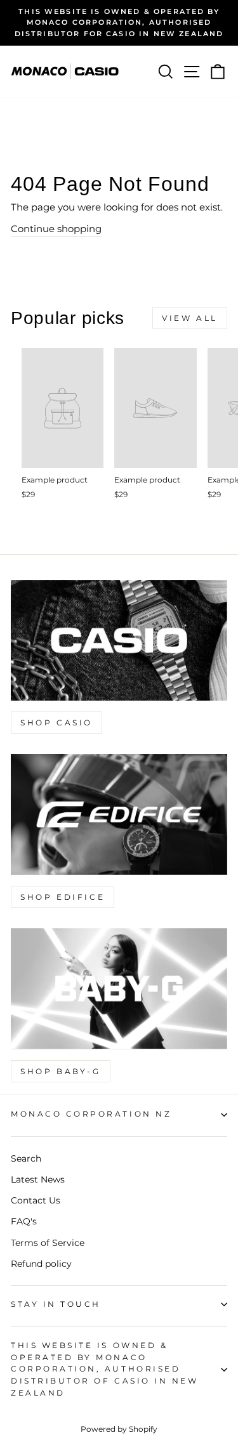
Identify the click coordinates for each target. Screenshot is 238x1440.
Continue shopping (56, 229)
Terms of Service (47, 1243)
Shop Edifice (62, 897)
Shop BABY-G (60, 1071)
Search (26, 1158)
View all (190, 318)
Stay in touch (56, 1304)
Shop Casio (56, 722)
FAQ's (24, 1221)
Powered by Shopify (119, 1429)
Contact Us (35, 1200)
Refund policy (41, 1264)
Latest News (38, 1179)
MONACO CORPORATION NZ (91, 1114)
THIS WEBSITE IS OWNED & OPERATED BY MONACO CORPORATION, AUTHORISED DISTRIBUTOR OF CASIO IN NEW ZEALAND (104, 1369)
